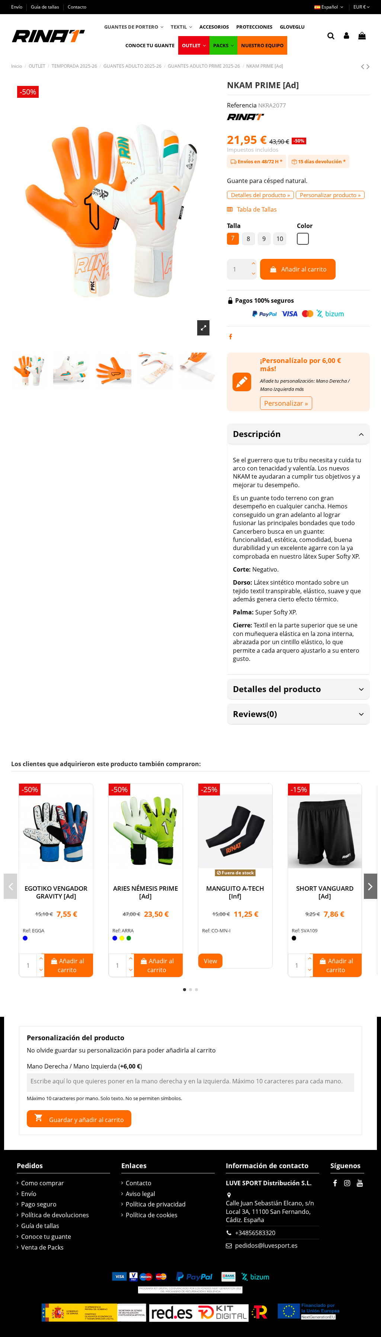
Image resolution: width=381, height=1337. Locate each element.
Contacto (77, 7)
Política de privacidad (156, 1204)
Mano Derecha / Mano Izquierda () (84, 1066)
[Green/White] (129, 938)
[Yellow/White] (121, 938)
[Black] (294, 938)
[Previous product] (363, 66)
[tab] (298, 434)
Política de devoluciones (55, 1215)
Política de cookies (151, 1215)
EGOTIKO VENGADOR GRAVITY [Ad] (56, 892)
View (210, 961)
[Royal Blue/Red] (25, 938)
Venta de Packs (42, 1247)
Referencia (242, 105)
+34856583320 (255, 1233)
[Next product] (368, 66)
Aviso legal (140, 1194)
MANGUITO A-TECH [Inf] (235, 892)
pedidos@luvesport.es (266, 1245)
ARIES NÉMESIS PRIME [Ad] (145, 892)
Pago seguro (39, 1204)
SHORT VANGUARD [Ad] (324, 892)
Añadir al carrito (304, 269)
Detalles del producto (277, 689)
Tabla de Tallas (256, 209)
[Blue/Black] (114, 938)
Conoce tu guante (46, 1236)
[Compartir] (230, 336)
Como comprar (42, 1183)
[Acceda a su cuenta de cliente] (346, 36)
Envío (17, 7)
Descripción (257, 434)
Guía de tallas (45, 7)
